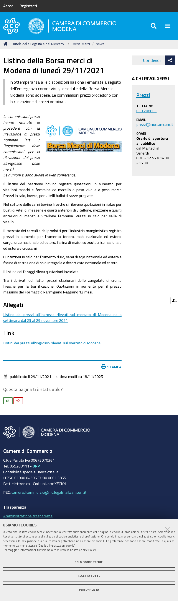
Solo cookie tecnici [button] (89, 562)
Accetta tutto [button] (89, 575)
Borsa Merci (81, 44)
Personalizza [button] (89, 589)
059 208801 (146, 111)
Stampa (114, 367)
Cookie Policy (87, 550)
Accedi (8, 6)
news (100, 44)
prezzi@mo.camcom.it (154, 124)
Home (6, 44)
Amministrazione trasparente (28, 516)
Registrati (28, 6)
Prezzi (143, 95)
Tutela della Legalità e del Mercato (38, 44)
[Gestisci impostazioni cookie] (174, 300)
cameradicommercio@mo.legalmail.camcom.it (49, 492)
